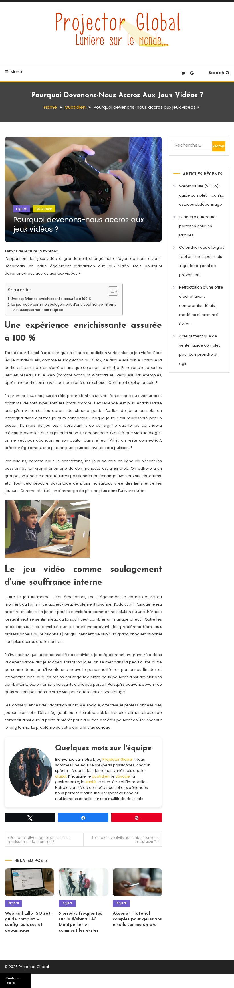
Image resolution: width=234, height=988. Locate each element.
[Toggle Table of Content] (110, 291)
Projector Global (117, 759)
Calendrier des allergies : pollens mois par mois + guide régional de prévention (201, 261)
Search (216, 73)
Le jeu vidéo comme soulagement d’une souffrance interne (63, 304)
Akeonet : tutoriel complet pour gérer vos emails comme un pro (137, 919)
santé (90, 782)
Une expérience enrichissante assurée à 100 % (51, 299)
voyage (123, 776)
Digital (21, 208)
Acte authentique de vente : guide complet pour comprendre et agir (199, 349)
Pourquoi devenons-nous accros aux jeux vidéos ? (78, 224)
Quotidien (43, 208)
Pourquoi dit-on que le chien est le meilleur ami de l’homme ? (38, 839)
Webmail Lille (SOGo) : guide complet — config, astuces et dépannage (201, 195)
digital (60, 776)
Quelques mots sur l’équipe (41, 310)
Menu (16, 72)
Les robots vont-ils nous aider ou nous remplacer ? (125, 839)
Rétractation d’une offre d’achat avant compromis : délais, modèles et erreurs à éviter (201, 305)
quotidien (101, 776)
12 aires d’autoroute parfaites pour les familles (197, 226)
